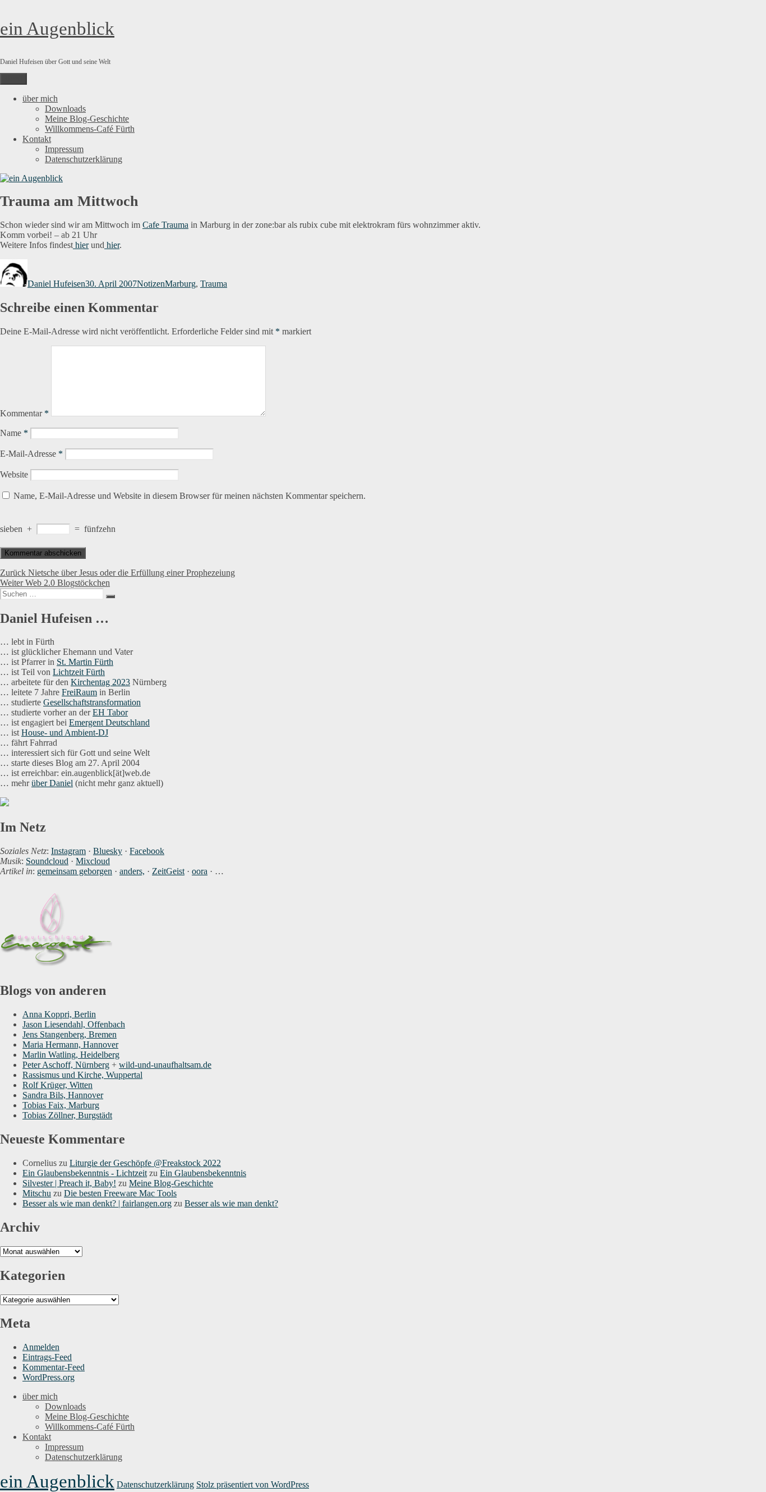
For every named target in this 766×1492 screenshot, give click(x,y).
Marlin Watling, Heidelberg (70, 1054)
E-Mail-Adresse (31, 453)
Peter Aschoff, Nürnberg (65, 1064)
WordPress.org (48, 1377)
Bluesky (107, 851)
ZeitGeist (168, 871)
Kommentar (24, 413)
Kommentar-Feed (53, 1367)
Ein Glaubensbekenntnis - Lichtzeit (84, 1173)
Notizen (151, 283)
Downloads (65, 108)
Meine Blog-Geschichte (87, 118)
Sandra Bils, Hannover (62, 1095)
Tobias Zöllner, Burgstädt (67, 1115)
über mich (40, 98)
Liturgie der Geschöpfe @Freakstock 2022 (145, 1163)
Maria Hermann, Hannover (70, 1044)
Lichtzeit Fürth (79, 672)
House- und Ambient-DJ (64, 732)
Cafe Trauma (165, 224)
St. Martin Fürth (85, 662)
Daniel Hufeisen (56, 283)
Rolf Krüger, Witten (57, 1085)
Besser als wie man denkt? (231, 1203)
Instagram (68, 851)
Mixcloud (93, 861)
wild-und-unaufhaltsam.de (165, 1064)
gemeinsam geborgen (74, 871)
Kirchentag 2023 (100, 682)
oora (199, 871)
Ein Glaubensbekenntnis (203, 1173)
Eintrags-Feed (47, 1357)
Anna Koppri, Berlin (59, 1014)
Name (14, 433)
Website (14, 474)
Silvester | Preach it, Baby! (69, 1183)
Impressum (64, 149)
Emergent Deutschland (109, 722)
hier (81, 245)
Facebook (147, 851)
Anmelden (40, 1347)
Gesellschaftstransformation (92, 702)
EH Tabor (110, 712)
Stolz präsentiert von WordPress (252, 1484)
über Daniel (52, 783)
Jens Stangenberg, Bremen (69, 1034)
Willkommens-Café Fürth (90, 129)
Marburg (180, 283)
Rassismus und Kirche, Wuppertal (82, 1075)
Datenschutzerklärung (83, 159)
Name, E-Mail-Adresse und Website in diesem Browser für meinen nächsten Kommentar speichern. (189, 496)
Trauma (213, 283)
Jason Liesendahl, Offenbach (73, 1024)
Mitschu (36, 1193)
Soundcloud (47, 861)
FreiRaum (79, 692)
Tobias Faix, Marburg (60, 1105)
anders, (132, 871)
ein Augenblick (57, 29)
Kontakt (36, 139)
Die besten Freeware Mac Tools (120, 1193)
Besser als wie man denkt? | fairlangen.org (97, 1203)
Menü (13, 79)
